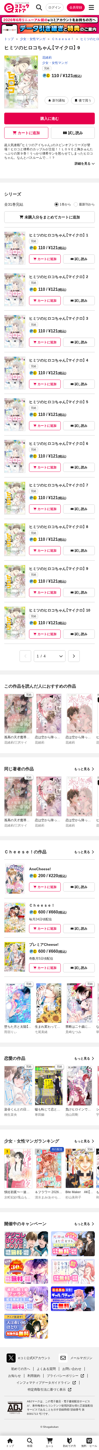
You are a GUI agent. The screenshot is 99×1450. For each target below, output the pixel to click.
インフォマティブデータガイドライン (43, 1383)
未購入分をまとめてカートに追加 (52, 217)
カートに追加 (29, 133)
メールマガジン (81, 1358)
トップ (10, 1445)
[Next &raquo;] (74, 656)
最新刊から (87, 204)
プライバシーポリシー (65, 1376)
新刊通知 (58, 100)
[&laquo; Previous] (25, 656)
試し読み (75, 133)
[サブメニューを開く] (91, 7)
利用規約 (33, 1376)
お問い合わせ (71, 1369)
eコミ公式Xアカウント (30, 1359)
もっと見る (82, 769)
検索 (29, 1445)
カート (50, 1446)
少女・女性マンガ (55, 63)
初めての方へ (20, 1369)
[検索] (39, 7)
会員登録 (75, 7)
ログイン (54, 7)
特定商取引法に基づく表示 (50, 1390)
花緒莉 (47, 57)
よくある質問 (46, 1369)
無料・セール (89, 1445)
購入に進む (49, 118)
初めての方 (69, 1445)
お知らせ (14, 1376)
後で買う (85, 100)
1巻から (65, 204)
